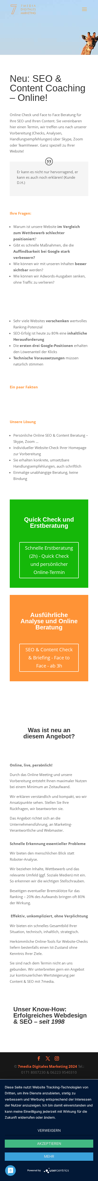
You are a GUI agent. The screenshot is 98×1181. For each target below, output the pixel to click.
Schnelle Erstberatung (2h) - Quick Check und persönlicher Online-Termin (49, 560)
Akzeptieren (49, 1143)
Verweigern (49, 1130)
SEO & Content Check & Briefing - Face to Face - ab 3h (49, 657)
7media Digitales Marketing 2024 (47, 1066)
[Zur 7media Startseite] (24, 9)
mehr (49, 1156)
